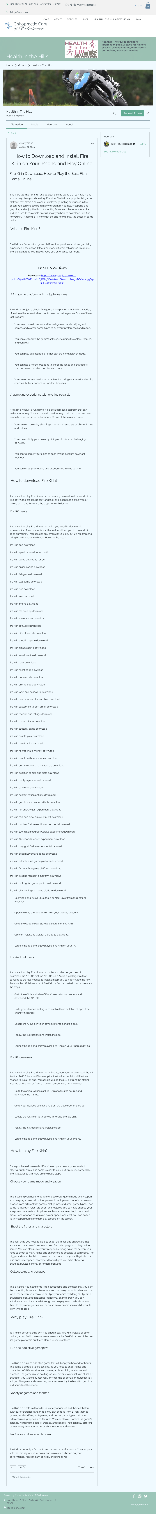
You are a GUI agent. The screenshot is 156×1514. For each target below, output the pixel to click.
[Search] (114, 113)
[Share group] (148, 113)
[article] (52, 812)
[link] (17, 124)
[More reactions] (22, 1467)
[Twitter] (146, 1496)
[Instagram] (140, 1496)
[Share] (92, 143)
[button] (148, 5)
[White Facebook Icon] (134, 1496)
